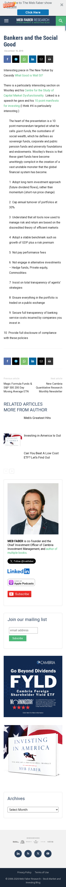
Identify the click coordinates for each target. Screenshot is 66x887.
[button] (33, 8)
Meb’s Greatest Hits (37, 418)
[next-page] (12, 471)
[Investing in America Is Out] (13, 439)
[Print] (49, 59)
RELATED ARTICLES (23, 404)
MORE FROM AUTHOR (25, 409)
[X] (15, 59)
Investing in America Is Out (42, 435)
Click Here (33, 12)
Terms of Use (42, 872)
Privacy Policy (24, 872)
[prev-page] (6, 471)
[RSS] (28, 853)
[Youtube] (48, 853)
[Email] (41, 59)
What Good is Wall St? (29, 75)
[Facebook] (7, 59)
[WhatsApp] (24, 59)
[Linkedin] (32, 59)
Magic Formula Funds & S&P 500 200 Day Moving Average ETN (18, 387)
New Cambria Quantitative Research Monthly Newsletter (49, 387)
